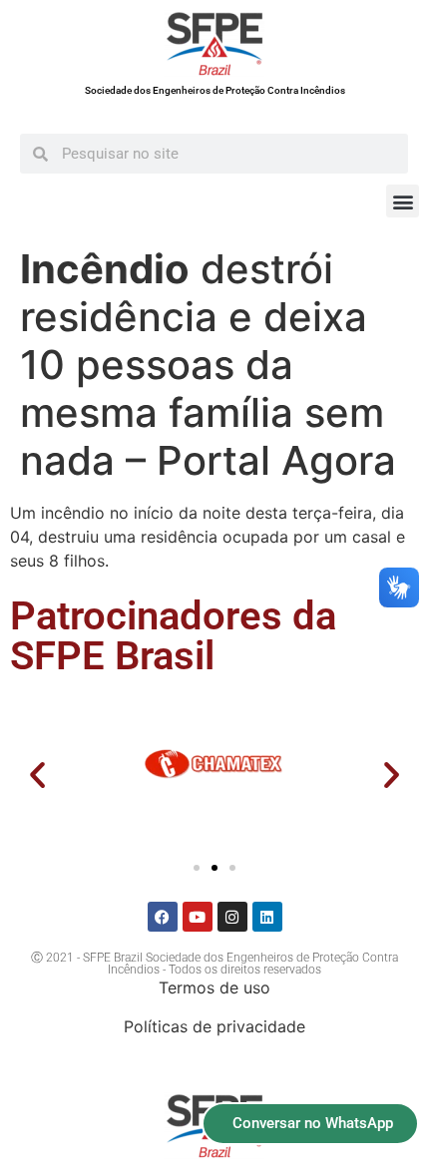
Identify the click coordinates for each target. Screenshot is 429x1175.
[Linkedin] (267, 917)
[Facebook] (163, 917)
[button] (402, 201)
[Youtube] (198, 917)
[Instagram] (232, 917)
